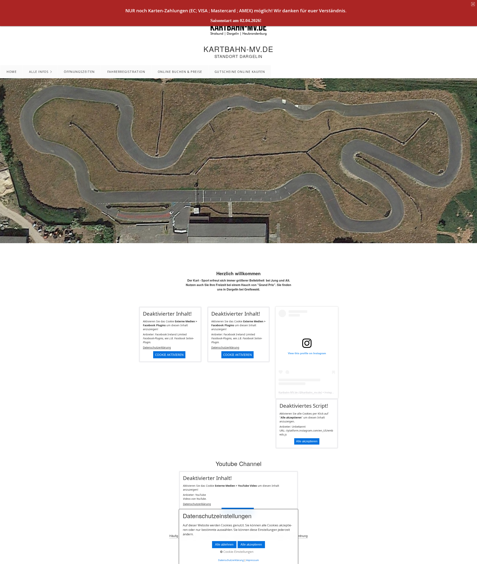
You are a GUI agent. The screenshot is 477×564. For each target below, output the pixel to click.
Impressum (252, 560)
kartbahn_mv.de (311, 392)
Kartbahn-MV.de (238, 48)
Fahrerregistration (126, 72)
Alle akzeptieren (307, 441)
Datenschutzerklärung (157, 347)
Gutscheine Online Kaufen (240, 72)
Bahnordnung (299, 536)
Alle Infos (38, 72)
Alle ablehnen (224, 544)
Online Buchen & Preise (180, 72)
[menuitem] (11, 71)
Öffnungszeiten (79, 72)
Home (12, 72)
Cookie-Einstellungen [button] (238, 552)
